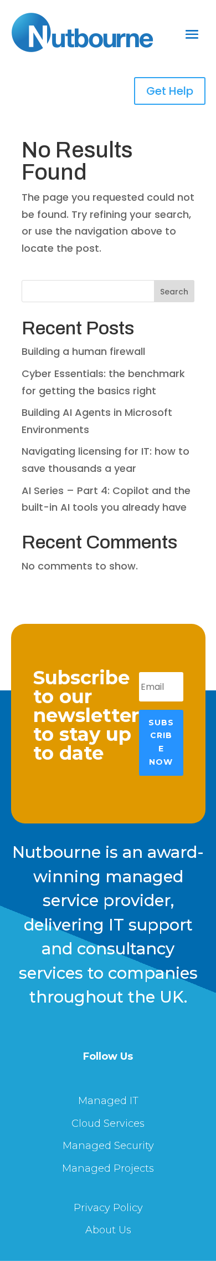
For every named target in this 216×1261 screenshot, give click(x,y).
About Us (108, 1230)
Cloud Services (108, 1123)
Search (174, 291)
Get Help (169, 91)
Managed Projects (108, 1168)
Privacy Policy (108, 1208)
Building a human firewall (83, 351)
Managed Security (108, 1146)
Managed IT (108, 1101)
